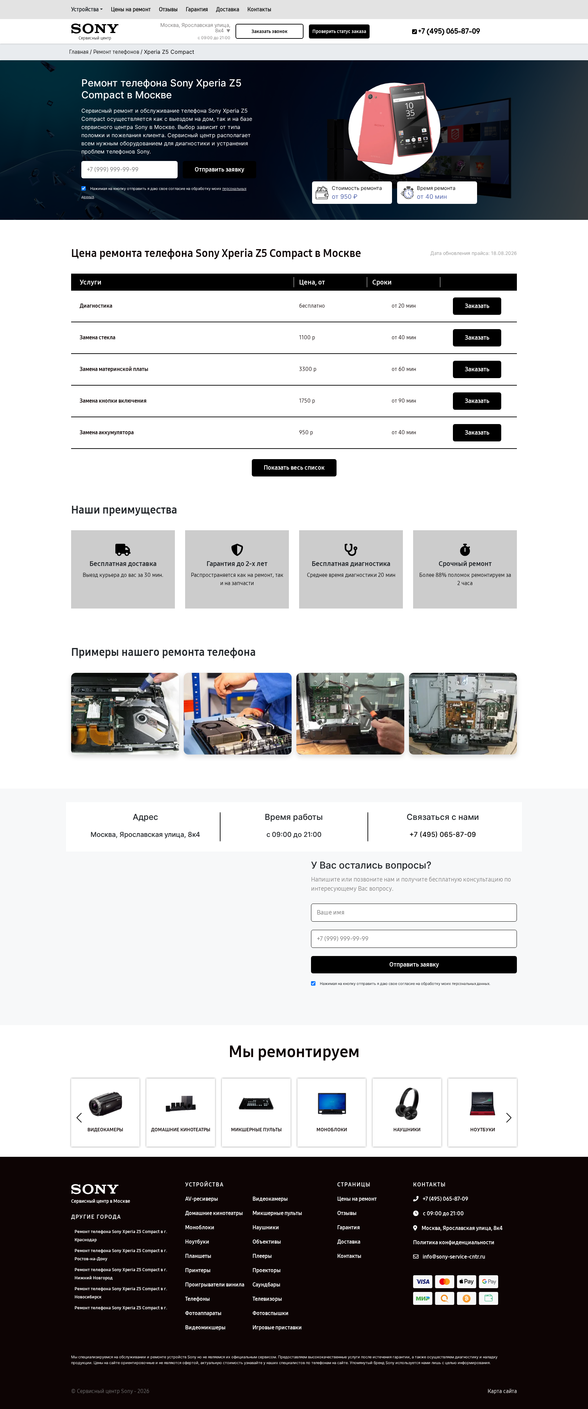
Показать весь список (294, 467)
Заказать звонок (269, 31)
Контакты (259, 9)
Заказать (477, 306)
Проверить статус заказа (339, 31)
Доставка (227, 9)
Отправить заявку (219, 169)
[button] (79, 1117)
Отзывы (168, 9)
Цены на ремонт (131, 9)
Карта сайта (502, 1391)
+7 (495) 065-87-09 (442, 834)
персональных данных (470, 984)
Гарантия (197, 9)
